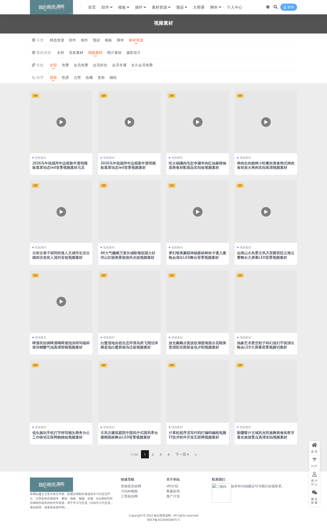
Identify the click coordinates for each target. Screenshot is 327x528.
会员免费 (81, 64)
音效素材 (76, 52)
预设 (180, 7)
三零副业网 (129, 496)
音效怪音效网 (131, 486)
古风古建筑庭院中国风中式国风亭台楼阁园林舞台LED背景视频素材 (129, 434)
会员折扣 (100, 64)
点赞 (77, 77)
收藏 (89, 77)
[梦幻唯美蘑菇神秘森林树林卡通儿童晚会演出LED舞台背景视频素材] (197, 211)
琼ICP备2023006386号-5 (163, 520)
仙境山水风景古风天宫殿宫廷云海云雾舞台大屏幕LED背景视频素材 (265, 254)
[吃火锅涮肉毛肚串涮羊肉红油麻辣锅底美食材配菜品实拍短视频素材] (197, 122)
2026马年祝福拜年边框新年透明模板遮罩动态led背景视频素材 (128, 165)
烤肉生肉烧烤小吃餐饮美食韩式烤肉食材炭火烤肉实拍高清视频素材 (265, 165)
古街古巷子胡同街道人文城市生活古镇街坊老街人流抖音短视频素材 (61, 254)
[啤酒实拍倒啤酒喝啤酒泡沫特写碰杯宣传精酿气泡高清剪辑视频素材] (61, 301)
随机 (113, 77)
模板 (122, 7)
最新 (53, 77)
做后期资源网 (162, 515)
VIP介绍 (172, 486)
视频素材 (95, 52)
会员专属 (119, 64)
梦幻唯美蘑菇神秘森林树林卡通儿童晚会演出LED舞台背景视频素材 (197, 254)
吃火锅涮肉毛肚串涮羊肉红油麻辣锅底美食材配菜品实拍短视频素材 (197, 165)
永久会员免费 (142, 64)
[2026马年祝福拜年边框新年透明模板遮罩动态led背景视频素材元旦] (61, 122)
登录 (290, 7)
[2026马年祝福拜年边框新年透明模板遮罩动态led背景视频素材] (129, 122)
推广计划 (173, 496)
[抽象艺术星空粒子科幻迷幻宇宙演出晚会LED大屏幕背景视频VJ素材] (266, 301)
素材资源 (159, 7)
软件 (105, 7)
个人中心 (234, 7)
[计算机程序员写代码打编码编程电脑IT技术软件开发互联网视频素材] (197, 391)
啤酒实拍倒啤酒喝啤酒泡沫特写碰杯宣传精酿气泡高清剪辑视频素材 (61, 344)
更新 (101, 77)
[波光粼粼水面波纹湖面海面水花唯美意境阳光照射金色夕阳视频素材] (197, 301)
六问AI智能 (129, 491)
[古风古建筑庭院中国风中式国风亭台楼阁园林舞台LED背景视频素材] (129, 391)
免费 (65, 64)
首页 (92, 7)
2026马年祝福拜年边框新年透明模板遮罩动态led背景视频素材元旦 (60, 165)
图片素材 (114, 52)
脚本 (214, 7)
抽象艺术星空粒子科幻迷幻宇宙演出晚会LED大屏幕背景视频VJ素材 (265, 344)
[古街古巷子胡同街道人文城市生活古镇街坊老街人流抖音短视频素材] (61, 211)
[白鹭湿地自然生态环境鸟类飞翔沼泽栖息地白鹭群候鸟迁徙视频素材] (129, 301)
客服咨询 (173, 491)
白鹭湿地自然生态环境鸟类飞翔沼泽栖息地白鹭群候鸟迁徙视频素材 (129, 344)
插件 (139, 7)
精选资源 (57, 40)
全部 (60, 52)
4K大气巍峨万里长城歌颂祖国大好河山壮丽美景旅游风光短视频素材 (128, 254)
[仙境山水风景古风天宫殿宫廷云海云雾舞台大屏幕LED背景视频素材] (266, 211)
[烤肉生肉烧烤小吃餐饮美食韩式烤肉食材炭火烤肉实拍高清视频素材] (266, 122)
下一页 (180, 454)
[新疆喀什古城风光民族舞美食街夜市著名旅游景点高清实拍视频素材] (266, 391)
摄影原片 (133, 52)
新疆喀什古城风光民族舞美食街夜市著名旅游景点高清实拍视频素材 (265, 434)
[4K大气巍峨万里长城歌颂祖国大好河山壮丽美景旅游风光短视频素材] (129, 211)
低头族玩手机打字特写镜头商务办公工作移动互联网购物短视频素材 (61, 434)
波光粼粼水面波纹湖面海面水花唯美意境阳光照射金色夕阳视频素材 (197, 344)
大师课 (198, 7)
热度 (65, 77)
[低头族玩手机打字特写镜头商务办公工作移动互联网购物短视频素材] (61, 391)
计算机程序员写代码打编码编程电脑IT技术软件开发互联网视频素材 (197, 434)
